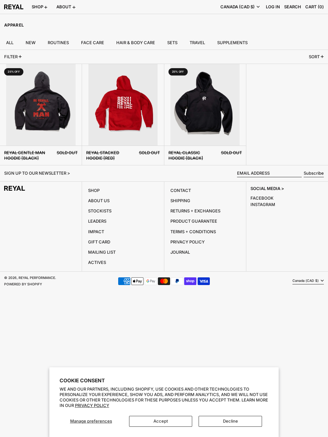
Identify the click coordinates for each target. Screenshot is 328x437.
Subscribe (314, 173)
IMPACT (96, 231)
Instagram (262, 204)
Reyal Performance (37, 278)
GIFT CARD (99, 241)
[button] (292, 7)
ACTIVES (97, 262)
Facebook (262, 198)
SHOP (94, 190)
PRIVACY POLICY (187, 241)
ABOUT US (99, 200)
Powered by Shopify (23, 284)
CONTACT (180, 190)
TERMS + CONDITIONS (193, 231)
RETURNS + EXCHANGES (195, 210)
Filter (11, 56)
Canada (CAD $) (238, 6)
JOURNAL (180, 252)
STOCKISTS (99, 210)
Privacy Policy (92, 405)
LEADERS (97, 221)
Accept (160, 421)
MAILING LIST (102, 252)
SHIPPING (180, 200)
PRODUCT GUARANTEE (193, 221)
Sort (314, 56)
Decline (230, 421)
